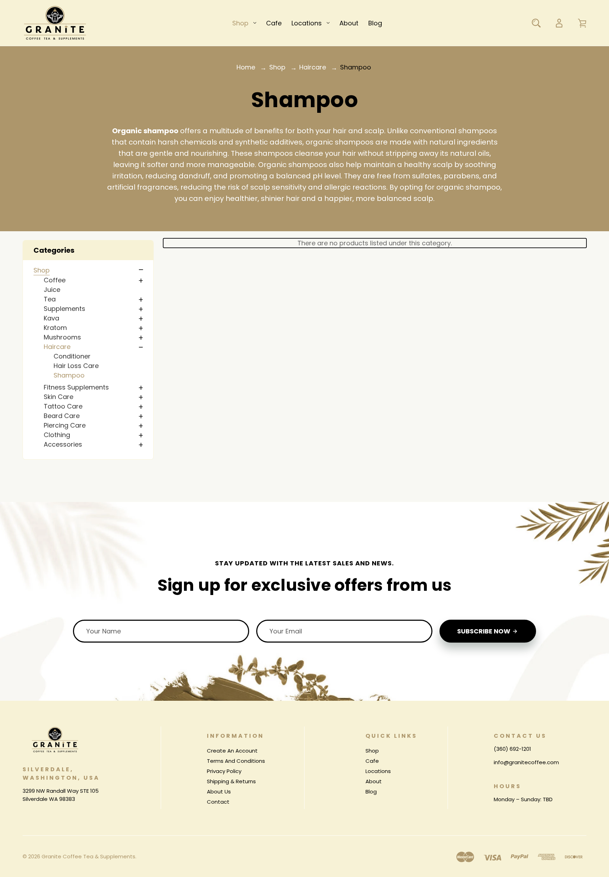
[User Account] (559, 23)
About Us (219, 791)
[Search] (536, 23)
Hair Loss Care (76, 365)
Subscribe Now (484, 631)
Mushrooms (62, 337)
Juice (52, 289)
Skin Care (58, 396)
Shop (240, 23)
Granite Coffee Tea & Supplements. (89, 856)
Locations (306, 23)
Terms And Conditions (236, 761)
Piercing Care (65, 425)
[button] (88, 250)
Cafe (274, 23)
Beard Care (62, 415)
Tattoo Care (63, 406)
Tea (50, 299)
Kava (51, 318)
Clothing (57, 434)
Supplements (64, 308)
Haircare (57, 346)
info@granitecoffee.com (526, 762)
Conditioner (72, 356)
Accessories (63, 444)
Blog (375, 23)
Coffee (55, 280)
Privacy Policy (224, 771)
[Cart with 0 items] (582, 23)
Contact (218, 801)
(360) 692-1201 (512, 749)
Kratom (55, 327)
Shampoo (69, 375)
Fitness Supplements (76, 387)
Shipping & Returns (231, 781)
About (348, 23)
